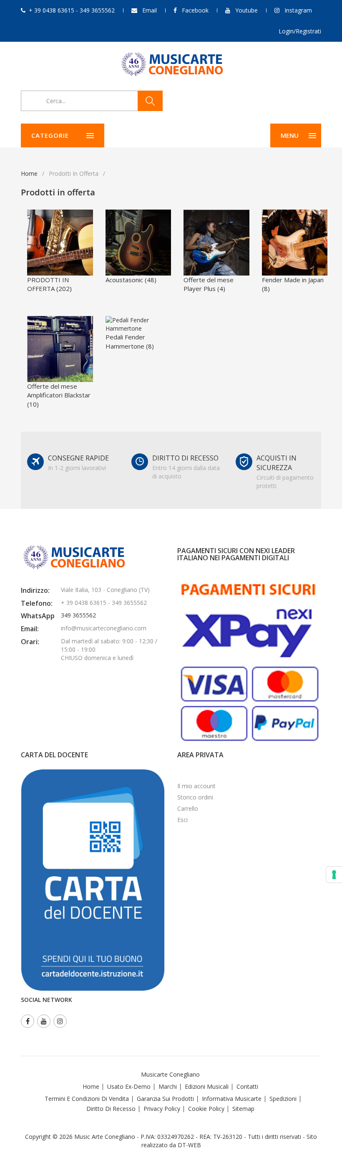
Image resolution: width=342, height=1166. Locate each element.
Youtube (246, 10)
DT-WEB (189, 1145)
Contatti (247, 1086)
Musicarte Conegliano (170, 1074)
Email (149, 10)
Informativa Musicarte (232, 1099)
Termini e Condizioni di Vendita (87, 1099)
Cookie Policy (206, 1109)
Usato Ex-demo (129, 1086)
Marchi (167, 1086)
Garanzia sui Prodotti (165, 1099)
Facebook (195, 10)
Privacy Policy (161, 1109)
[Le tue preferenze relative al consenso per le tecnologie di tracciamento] (334, 875)
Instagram (298, 10)
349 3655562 (78, 615)
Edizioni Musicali (207, 1086)
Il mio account (196, 786)
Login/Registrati (300, 31)
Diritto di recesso (111, 1109)
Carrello (187, 808)
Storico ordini (195, 797)
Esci (182, 820)
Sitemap (243, 1109)
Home (29, 173)
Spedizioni (283, 1099)
